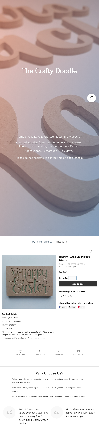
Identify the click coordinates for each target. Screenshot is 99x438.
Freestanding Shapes (67, 266)
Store (61, 264)
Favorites (59, 354)
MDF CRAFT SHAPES (42, 242)
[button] (67, 296)
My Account (20, 354)
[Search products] (91, 98)
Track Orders (40, 354)
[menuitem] (91, 251)
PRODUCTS (61, 242)
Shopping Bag (78, 354)
